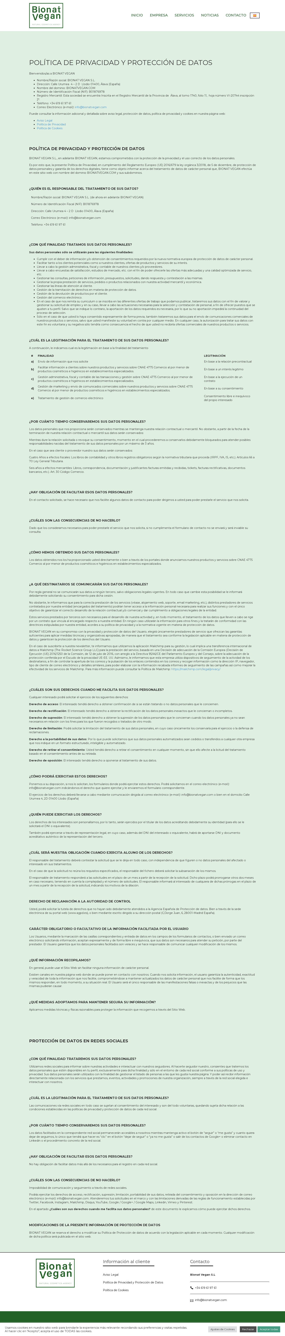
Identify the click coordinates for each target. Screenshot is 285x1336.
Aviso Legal (44, 120)
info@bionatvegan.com (91, 107)
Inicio (137, 15)
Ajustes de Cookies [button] (223, 1329)
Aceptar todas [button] (269, 1329)
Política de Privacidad (51, 124)
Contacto (236, 15)
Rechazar (248, 1329)
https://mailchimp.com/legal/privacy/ (195, 669)
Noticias (210, 15)
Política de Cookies (49, 128)
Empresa (159, 15)
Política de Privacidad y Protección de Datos (133, 1282)
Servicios (184, 15)
